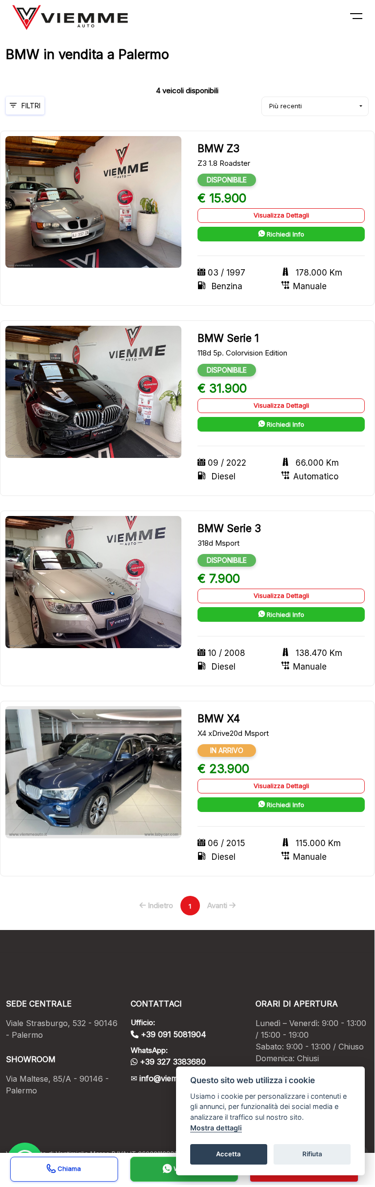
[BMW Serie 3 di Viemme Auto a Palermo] (93, 581)
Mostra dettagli (216, 1128)
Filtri (30, 105)
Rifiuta (312, 1154)
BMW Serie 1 (228, 338)
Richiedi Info (284, 234)
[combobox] (315, 106)
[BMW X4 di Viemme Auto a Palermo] (93, 771)
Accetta (228, 1154)
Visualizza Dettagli (281, 215)
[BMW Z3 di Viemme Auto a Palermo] (93, 201)
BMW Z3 (218, 148)
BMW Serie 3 (229, 528)
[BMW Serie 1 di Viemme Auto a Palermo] (93, 391)
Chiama (68, 1168)
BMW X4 (218, 718)
